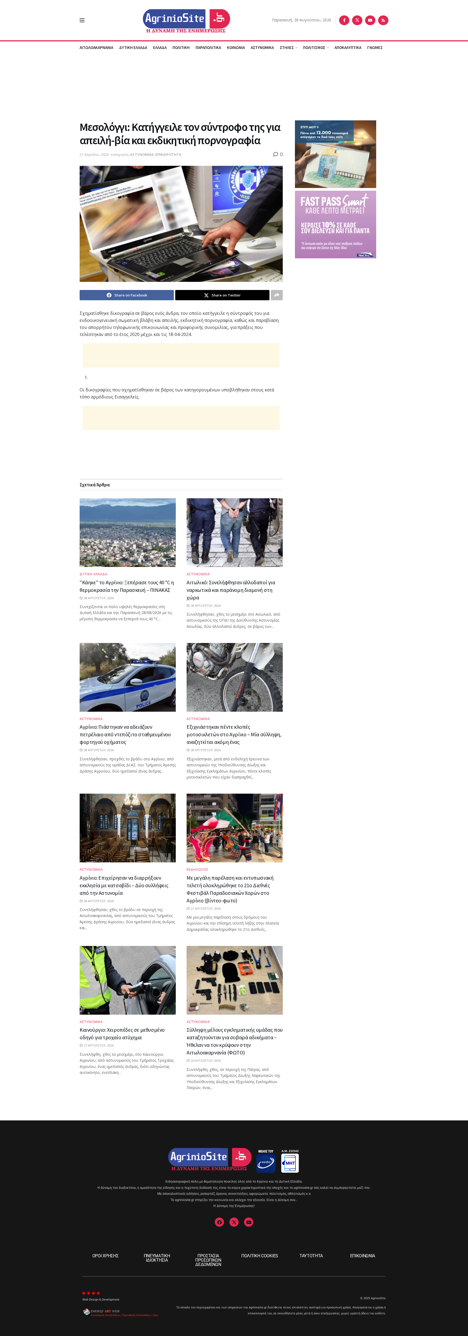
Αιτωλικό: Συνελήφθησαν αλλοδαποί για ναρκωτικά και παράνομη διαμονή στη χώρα (231, 590)
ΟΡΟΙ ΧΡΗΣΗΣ (105, 1255)
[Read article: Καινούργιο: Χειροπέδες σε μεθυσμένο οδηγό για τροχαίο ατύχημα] (128, 980)
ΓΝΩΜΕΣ (375, 47)
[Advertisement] (234, 86)
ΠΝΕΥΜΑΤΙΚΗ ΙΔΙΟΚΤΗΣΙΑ (157, 1258)
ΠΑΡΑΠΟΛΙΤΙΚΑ (208, 47)
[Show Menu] (82, 20)
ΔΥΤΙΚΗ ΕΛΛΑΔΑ (133, 47)
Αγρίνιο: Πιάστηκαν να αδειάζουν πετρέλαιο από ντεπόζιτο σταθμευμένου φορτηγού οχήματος (125, 734)
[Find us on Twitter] (357, 20)
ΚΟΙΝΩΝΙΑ (236, 47)
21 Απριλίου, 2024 (94, 154)
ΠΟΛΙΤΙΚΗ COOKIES (259, 1255)
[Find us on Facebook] (344, 20)
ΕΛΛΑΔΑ (160, 47)
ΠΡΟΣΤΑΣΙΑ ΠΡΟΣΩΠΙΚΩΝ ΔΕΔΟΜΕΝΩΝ (208, 1260)
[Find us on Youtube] (370, 20)
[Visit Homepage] (178, 20)
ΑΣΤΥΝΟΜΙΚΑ (262, 47)
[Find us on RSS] (383, 20)
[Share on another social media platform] (277, 295)
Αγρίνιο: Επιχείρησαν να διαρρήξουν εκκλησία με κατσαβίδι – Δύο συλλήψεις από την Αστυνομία (124, 885)
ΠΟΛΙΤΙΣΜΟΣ (314, 47)
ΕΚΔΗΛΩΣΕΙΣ (198, 869)
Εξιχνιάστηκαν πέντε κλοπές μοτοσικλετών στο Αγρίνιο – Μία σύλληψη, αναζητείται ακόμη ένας (234, 734)
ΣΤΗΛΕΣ (287, 47)
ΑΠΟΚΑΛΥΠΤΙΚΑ (347, 47)
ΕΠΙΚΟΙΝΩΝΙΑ (362, 1255)
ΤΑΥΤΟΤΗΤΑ (311, 1255)
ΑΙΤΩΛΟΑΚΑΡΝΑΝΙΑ (96, 47)
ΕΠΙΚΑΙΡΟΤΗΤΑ (168, 154)
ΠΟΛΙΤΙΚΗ (181, 47)
